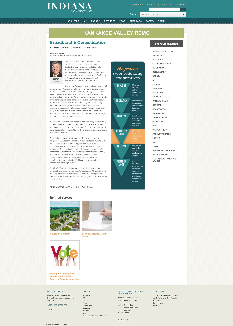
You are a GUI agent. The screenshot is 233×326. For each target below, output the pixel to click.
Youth (162, 21)
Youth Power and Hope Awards (164, 160)
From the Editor (160, 97)
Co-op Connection (161, 64)
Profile (156, 138)
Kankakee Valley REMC (82, 56)
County (156, 76)
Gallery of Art (160, 101)
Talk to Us (166, 5)
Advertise (180, 5)
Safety (150, 21)
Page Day (156, 300)
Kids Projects (159, 117)
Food (122, 21)
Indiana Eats (158, 113)
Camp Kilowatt (158, 303)
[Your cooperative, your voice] (97, 216)
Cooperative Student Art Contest (95, 316)
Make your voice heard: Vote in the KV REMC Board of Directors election (64, 276)
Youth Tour (157, 306)
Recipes (86, 311)
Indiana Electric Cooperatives (58, 295)
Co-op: (133, 14)
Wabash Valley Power (163, 150)
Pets (154, 126)
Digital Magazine (134, 5)
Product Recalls (161, 134)
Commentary (159, 72)
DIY (85, 21)
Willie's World (160, 155)
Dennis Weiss (58, 53)
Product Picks (160, 130)
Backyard (73, 21)
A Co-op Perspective (162, 51)
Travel (156, 146)
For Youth (157, 93)
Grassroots (159, 109)
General (156, 105)
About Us (152, 5)
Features (109, 21)
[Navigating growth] (65, 216)
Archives (157, 55)
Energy (95, 21)
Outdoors (136, 21)
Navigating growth (60, 233)
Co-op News (158, 68)
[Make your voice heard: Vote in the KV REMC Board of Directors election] (65, 256)
